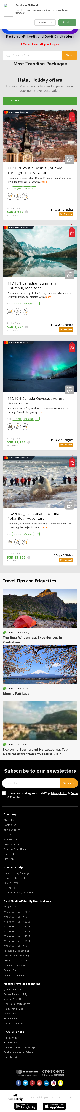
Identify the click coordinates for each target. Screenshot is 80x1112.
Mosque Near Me (13, 999)
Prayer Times (11, 1018)
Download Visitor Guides (18, 960)
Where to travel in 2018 (17, 916)
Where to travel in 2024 (17, 941)
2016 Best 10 (11, 907)
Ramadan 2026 (12, 1042)
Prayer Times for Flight (17, 994)
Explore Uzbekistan (15, 965)
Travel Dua (10, 1013)
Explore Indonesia (14, 975)
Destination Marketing (16, 955)
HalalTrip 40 (11, 1057)
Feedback (9, 854)
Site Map (9, 858)
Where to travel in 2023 (17, 936)
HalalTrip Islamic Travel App (20, 1047)
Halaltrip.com (43, 1097)
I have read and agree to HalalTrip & (42, 795)
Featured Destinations (16, 950)
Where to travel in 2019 (17, 921)
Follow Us (9, 834)
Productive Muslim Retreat (19, 1052)
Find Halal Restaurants (17, 1004)
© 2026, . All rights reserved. (50, 1097)
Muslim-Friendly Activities (18, 892)
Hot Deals (9, 887)
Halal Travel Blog (13, 1008)
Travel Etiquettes (13, 1023)
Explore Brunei (12, 970)
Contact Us (10, 825)
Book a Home (11, 883)
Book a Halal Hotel (14, 878)
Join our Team (12, 829)
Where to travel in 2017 (17, 912)
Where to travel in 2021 (17, 926)
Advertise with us (13, 839)
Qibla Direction (12, 989)
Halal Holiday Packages (17, 873)
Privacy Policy (59, 793)
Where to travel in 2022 (17, 931)
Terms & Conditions (15, 849)
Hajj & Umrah (11, 1037)
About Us (9, 820)
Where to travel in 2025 (17, 946)
